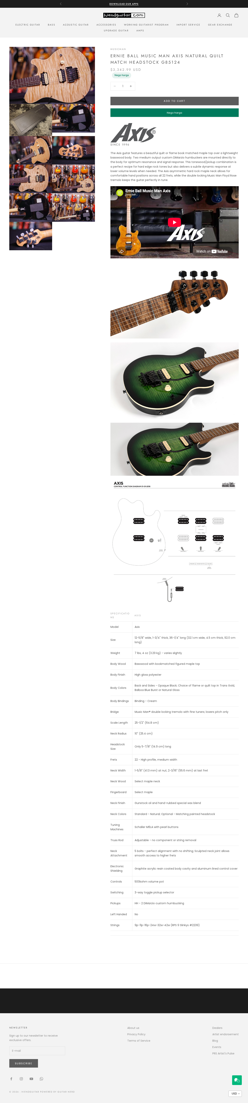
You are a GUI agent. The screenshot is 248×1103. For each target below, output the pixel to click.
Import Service (188, 25)
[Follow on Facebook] (11, 1079)
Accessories (106, 25)
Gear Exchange (220, 25)
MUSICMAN (118, 49)
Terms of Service (138, 1041)
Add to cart (174, 101)
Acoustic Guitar (76, 25)
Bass (51, 25)
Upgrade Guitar (116, 30)
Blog (215, 1041)
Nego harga (122, 75)
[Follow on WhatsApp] (41, 1079)
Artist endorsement (225, 1034)
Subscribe (23, 1063)
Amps (140, 30)
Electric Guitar (28, 25)
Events (216, 1047)
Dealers (217, 1028)
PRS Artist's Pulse (223, 1053)
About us (133, 1028)
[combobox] (235, 1094)
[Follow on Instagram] (21, 1079)
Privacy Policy (136, 1034)
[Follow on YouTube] (31, 1079)
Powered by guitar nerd (57, 1091)
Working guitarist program (146, 25)
